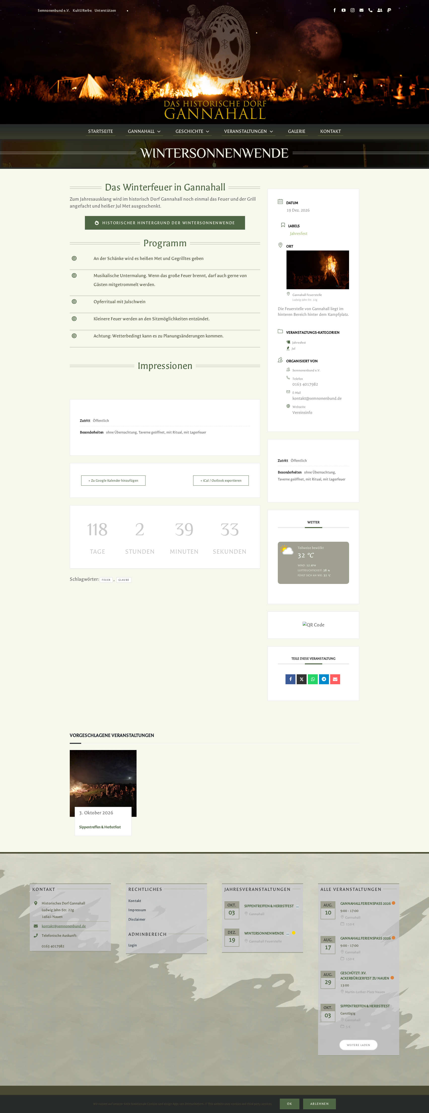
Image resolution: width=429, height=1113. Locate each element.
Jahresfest (299, 342)
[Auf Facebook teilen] (290, 679)
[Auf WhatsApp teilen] (313, 679)
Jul (293, 348)
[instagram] (353, 10)
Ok (289, 1104)
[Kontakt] (379, 10)
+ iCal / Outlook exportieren (221, 480)
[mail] (361, 10)
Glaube (123, 579)
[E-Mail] (335, 679)
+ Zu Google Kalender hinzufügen (113, 480)
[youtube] (344, 10)
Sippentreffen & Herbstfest (100, 827)
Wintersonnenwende (264, 933)
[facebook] (335, 10)
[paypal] (389, 10)
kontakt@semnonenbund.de (317, 398)
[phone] (370, 10)
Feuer (106, 579)
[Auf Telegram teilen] (324, 679)
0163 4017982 (305, 384)
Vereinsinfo (302, 412)
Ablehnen (319, 1104)
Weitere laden (358, 1045)
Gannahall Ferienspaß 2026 (365, 903)
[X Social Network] (302, 679)
